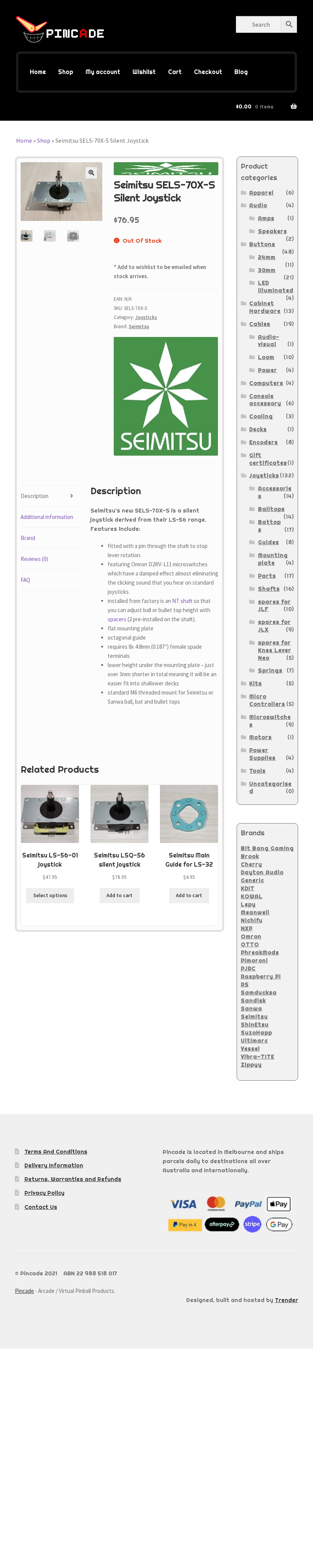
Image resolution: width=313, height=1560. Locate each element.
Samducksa (259, 992)
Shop (65, 72)
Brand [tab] (28, 537)
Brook (250, 856)
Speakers (272, 231)
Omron (251, 936)
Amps (266, 218)
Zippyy (251, 1064)
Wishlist (144, 72)
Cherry (251, 864)
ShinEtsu (255, 1024)
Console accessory (265, 400)
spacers (117, 619)
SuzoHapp (256, 1032)
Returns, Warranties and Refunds (72, 1179)
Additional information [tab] (47, 517)
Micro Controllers (267, 700)
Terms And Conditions (55, 1151)
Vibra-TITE (257, 1056)
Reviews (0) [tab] (34, 558)
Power (267, 370)
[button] (91, 173)
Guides (268, 542)
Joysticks (146, 317)
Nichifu (252, 920)
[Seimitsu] (166, 396)
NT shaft (182, 600)
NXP (247, 928)
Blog (241, 72)
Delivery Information (53, 1165)
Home (38, 72)
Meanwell (255, 912)
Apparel (261, 192)
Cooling (261, 416)
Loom (266, 357)
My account (103, 72)
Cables (259, 324)
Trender (286, 1300)
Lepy (248, 904)
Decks (258, 429)
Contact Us (40, 1206)
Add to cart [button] (119, 895)
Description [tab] (34, 496)
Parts (267, 575)
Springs (270, 670)
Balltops (271, 509)
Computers (266, 383)
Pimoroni (254, 960)
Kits (255, 683)
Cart (175, 72)
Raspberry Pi (261, 976)
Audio (258, 205)
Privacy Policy (44, 1192)
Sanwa (251, 1008)
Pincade (24, 1290)
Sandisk (253, 1000)
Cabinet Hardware (265, 307)
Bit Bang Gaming (267, 848)
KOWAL (252, 896)
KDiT (248, 888)
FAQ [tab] (25, 579)
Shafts (269, 588)
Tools (257, 770)
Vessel (250, 1048)
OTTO (250, 944)
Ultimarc (254, 1040)
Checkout (208, 72)
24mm (267, 257)
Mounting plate (273, 559)
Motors (260, 737)
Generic (252, 880)
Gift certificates (268, 459)
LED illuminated (276, 286)
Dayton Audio (262, 872)
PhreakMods (260, 952)
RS (245, 984)
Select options (50, 895)
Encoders (263, 442)
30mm (267, 270)
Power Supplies (262, 754)
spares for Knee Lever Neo (274, 650)
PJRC (248, 968)
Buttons (262, 244)
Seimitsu (139, 326)
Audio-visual (268, 341)
